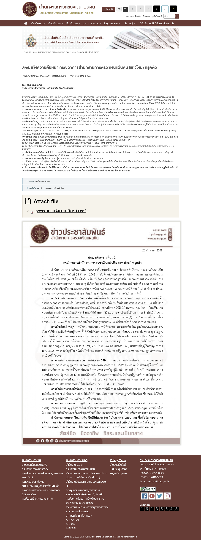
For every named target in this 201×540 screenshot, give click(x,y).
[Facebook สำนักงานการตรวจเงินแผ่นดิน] (145, 499)
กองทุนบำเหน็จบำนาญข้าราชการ (83, 490)
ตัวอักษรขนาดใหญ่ (148, 9)
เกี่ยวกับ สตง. (72, 23)
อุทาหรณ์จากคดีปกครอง (79, 516)
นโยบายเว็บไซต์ (118, 465)
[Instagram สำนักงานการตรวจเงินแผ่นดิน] (167, 499)
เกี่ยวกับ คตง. (37, 23)
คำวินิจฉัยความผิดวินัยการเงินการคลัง (156, 23)
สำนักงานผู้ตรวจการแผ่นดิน (80, 469)
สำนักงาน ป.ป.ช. (74, 465)
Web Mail (27, 477)
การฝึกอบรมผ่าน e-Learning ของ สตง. (42, 473)
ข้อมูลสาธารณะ (111, 23)
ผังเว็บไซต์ (157, 16)
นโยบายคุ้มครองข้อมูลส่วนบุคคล (118, 471)
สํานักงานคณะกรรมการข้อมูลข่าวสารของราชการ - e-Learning (87, 509)
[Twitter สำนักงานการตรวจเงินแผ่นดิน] (160, 499)
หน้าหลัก (27, 52)
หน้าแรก (25, 23)
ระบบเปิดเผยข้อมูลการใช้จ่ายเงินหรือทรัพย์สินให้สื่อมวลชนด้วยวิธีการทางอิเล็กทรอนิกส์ (41, 490)
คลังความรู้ (128, 23)
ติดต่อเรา (147, 16)
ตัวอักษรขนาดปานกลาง (140, 9)
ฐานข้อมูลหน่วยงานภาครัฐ (79, 503)
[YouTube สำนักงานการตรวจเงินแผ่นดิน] (152, 499)
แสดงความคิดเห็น (133, 16)
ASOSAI (71, 524)
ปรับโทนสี (108, 9)
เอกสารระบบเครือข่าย (33, 482)
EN (119, 9)
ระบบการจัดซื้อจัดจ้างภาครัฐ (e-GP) (84, 494)
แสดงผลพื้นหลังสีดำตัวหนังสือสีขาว (156, 9)
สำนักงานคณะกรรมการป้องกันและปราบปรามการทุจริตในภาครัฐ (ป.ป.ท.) (86, 475)
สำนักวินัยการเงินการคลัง (35, 469)
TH (125, 9)
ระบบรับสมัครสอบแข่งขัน (34, 465)
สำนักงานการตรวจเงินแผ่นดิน (58, 9)
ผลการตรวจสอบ (91, 23)
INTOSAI (71, 528)
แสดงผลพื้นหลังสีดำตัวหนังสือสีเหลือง (173, 9)
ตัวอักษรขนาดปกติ (132, 9)
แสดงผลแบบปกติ (165, 9)
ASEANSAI (72, 520)
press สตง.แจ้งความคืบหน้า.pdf (60, 211)
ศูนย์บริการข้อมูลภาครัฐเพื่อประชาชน (85, 499)
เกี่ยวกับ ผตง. (54, 23)
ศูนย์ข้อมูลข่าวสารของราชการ (37, 499)
